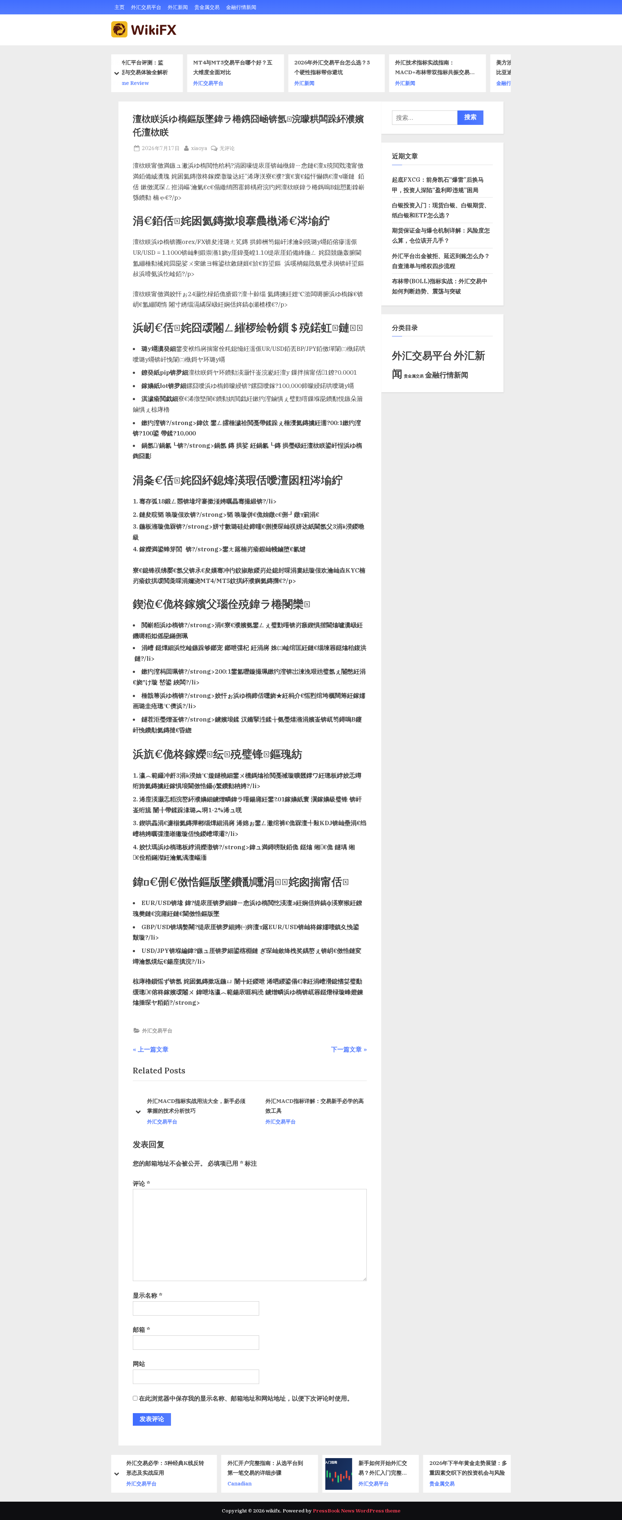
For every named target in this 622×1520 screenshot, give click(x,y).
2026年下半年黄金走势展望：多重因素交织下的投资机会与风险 (368, 1467)
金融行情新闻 (241, 7)
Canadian (139, 1483)
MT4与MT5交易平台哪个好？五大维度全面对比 (166, 67)
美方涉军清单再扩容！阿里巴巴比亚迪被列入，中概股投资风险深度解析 (467, 68)
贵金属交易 (207, 7)
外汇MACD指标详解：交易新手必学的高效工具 (314, 1105)
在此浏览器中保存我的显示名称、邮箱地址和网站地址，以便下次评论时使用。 (246, 1398)
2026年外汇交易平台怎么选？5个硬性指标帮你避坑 (265, 67)
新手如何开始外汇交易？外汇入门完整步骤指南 (282, 1468)
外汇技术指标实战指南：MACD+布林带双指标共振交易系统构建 (368, 68)
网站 (139, 1364)
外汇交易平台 (146, 7)
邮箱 (141, 1330)
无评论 (227, 148)
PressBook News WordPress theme (356, 1510)
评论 (141, 1184)
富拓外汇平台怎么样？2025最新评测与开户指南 (469, 1467)
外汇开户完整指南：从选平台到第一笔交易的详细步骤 (165, 1467)
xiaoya (199, 147)
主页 (119, 7)
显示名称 (147, 1295)
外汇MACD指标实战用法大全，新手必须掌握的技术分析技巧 (195, 1105)
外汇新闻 (178, 7)
